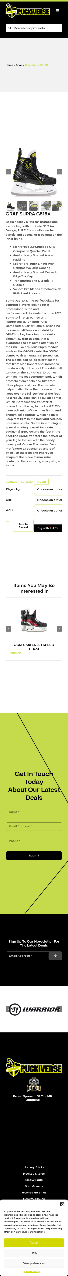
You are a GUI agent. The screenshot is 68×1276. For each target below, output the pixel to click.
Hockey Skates (34, 1174)
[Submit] (55, 956)
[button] (62, 1204)
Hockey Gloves (34, 1199)
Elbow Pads (34, 1180)
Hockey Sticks (34, 1167)
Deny (34, 1252)
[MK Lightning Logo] (34, 1078)
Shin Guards (34, 1186)
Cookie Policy (32, 1271)
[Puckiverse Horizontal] (27, 5)
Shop (19, 65)
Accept (34, 1242)
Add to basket (23, 525)
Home (9, 65)
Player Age (13, 489)
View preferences (34, 1263)
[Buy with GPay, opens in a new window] (48, 528)
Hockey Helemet (34, 1192)
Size (9, 500)
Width (10, 510)
